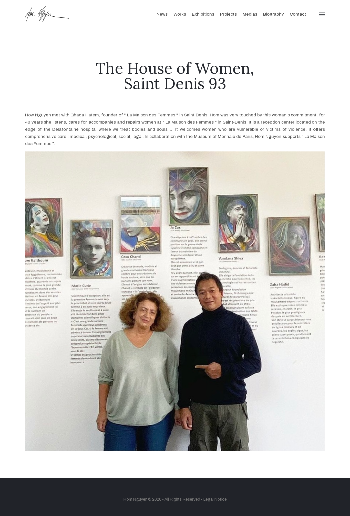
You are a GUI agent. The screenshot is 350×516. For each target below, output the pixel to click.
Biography (273, 14)
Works (179, 14)
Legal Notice (215, 499)
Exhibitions (203, 14)
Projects (228, 14)
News (162, 14)
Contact (298, 14)
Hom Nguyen (135, 499)
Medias (250, 14)
